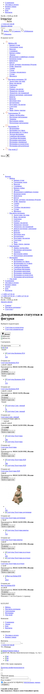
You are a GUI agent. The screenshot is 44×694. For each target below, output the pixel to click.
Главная (8, 305)
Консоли (12, 49)
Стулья (11, 74)
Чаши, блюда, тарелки (17, 110)
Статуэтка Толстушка (9, 447)
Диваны (12, 55)
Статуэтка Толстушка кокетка (12, 540)
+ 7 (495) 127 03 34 (7, 294)
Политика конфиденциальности (12, 667)
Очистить (7, 338)
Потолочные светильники (18, 123)
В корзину (5, 371)
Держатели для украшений (19, 93)
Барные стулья (14, 45)
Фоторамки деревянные (18, 142)
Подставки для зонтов (17, 104)
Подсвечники (14, 102)
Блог (7, 10)
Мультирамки (14, 128)
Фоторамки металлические (19, 146)
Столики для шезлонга (17, 72)
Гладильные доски (16, 47)
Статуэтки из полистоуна (14, 327)
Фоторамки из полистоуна (19, 144)
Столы (11, 70)
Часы (11, 108)
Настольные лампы (16, 121)
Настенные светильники (18, 117)
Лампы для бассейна (16, 115)
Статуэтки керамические (14, 329)
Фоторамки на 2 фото (17, 130)
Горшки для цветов (16, 89)
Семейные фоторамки (17, 136)
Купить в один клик (8, 373)
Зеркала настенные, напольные (20, 95)
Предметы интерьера (17, 79)
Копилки (12, 99)
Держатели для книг (16, 91)
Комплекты (13, 61)
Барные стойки (14, 53)
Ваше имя (4, 678)
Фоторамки (13, 126)
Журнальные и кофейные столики (21, 57)
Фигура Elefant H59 (8, 585)
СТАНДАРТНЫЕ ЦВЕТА (10, 419)
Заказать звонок (6, 26)
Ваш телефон (5, 680)
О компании (9, 3)
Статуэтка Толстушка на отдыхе (12, 563)
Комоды (12, 97)
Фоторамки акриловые (17, 140)
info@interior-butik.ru (11, 651)
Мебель (12, 43)
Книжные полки (15, 59)
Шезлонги (13, 76)
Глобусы (12, 87)
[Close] (8, 155)
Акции (7, 8)
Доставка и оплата (12, 4)
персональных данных (32, 682)
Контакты (8, 12)
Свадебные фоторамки (17, 138)
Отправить (5, 684)
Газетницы (13, 85)
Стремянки (13, 51)
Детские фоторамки (16, 134)
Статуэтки (13, 106)
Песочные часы (15, 101)
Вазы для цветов (15, 83)
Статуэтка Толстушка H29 (10, 471)
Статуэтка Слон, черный (10, 417)
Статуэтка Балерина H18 (10, 389)
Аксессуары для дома (17, 81)
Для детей (13, 149)
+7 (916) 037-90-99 (7, 24)
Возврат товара (10, 6)
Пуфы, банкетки (15, 66)
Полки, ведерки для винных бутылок (23, 64)
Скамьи (12, 68)
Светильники (14, 113)
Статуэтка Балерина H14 (10, 363)
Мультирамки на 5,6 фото (18, 132)
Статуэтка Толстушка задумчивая (13, 518)
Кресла (12, 62)
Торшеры (12, 119)
